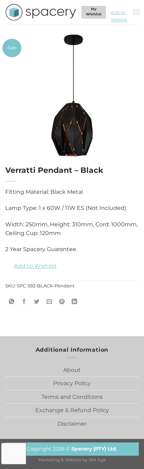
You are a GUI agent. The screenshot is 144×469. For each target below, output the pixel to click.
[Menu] (136, 12)
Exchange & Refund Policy (72, 410)
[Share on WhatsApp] (11, 301)
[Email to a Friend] (49, 301)
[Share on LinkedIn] (74, 301)
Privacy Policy (72, 383)
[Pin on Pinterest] (62, 301)
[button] (119, 12)
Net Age (97, 459)
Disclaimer (72, 423)
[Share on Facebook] (24, 301)
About (72, 370)
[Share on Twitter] (37, 301)
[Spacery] (40, 12)
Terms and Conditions (72, 397)
